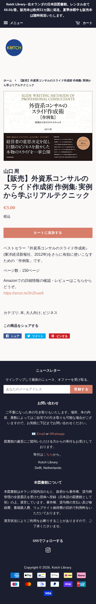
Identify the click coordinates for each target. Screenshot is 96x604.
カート (87, 23)
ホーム (7, 80)
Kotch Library (61, 567)
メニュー (16, 23)
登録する (81, 389)
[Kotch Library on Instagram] (48, 551)
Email (41, 434)
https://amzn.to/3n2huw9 (23, 293)
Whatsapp (57, 434)
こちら (48, 454)
